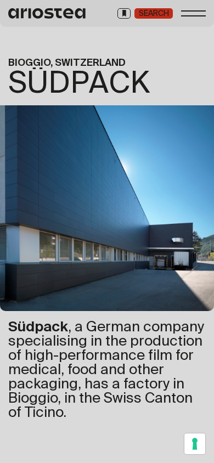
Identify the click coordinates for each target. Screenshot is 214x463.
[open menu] (193, 13)
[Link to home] (47, 13)
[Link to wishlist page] (124, 13)
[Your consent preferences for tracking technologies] (194, 443)
